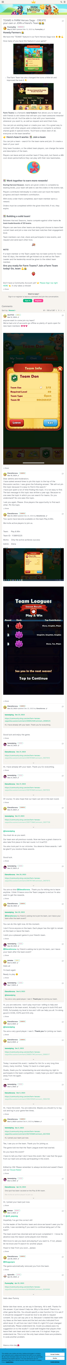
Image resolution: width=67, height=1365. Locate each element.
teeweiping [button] (9, 715)
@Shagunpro (9, 1262)
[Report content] (63, 21)
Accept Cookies (55, 1354)
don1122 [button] (10, 315)
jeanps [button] (10, 1211)
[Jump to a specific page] (63, 310)
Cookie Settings (55, 1362)
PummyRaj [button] (11, 27)
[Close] (62, 1350)
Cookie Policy (9, 1362)
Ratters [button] (37, 1121)
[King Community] (33, 2)
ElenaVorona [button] (12, 473)
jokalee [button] (10, 960)
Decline (55, 1358)
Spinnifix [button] (10, 1275)
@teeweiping (9, 831)
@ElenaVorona (23, 889)
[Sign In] (64, 2)
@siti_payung (12, 1216)
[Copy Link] (44, 29)
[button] (5, 28)
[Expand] (33, 763)
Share (6, 289)
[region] (33, 1356)
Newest (12, 310)
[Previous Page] (56, 310)
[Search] (61, 2)
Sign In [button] (27, 301)
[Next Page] (61, 310)
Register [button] (38, 301)
